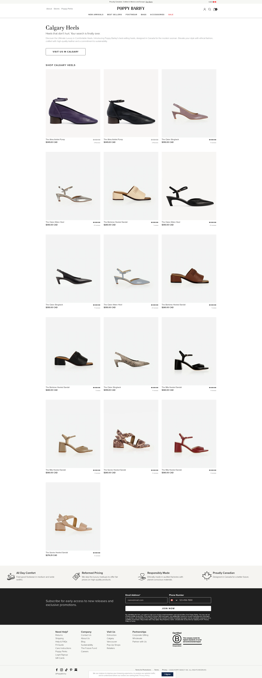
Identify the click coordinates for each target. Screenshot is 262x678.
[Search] (209, 9)
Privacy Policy (144, 675)
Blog (83, 641)
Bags (143, 15)
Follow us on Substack (76, 669)
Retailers (111, 648)
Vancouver (112, 641)
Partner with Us (140, 641)
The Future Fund (89, 648)
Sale (171, 15)
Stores (57, 9)
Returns (59, 635)
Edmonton (112, 635)
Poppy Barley (131, 8)
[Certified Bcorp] (183, 639)
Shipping (59, 638)
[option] (131, 2)
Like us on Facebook (56, 669)
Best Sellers (114, 15)
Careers (84, 651)
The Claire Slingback (170, 139)
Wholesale (137, 638)
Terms (133, 621)
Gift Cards (59, 658)
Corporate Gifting (140, 635)
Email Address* (132, 595)
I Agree (167, 674)
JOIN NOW (168, 608)
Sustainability (87, 645)
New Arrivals (95, 15)
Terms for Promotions (143, 670)
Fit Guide (59, 645)
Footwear (131, 15)
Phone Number (176, 595)
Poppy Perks (67, 9)
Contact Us (86, 635)
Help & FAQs (61, 641)
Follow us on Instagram (61, 669)
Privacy (164, 670)
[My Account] (204, 9)
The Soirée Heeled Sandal (115, 470)
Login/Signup (61, 654)
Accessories (157, 15)
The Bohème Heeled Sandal (115, 222)
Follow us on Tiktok (66, 669)
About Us (85, 638)
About (49, 9)
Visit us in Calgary (66, 51)
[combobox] (173, 600)
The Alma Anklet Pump (55, 139)
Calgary (110, 638)
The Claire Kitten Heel (55, 222)
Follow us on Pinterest (71, 669)
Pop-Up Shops (113, 645)
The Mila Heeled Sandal (172, 387)
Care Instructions (63, 648)
